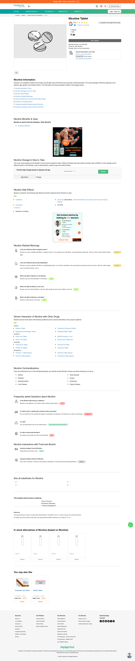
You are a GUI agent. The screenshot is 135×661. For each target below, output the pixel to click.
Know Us (18, 615)
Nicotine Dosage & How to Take (25, 91)
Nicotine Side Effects (22, 94)
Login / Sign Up (114, 11)
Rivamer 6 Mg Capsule (23, 356)
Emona (17, 636)
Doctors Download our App (85, 623)
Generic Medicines (62, 626)
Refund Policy (39, 623)
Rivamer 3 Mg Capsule (64, 353)
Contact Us (18, 623)
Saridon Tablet (20, 328)
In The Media (18, 621)
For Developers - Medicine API (65, 639)
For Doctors (82, 615)
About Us (17, 618)
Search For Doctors (62, 631)
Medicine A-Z (63, 11)
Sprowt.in (17, 629)
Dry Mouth (19, 205)
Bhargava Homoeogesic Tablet (26, 331)
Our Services (61, 615)
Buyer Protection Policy (42, 626)
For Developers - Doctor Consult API (66, 636)
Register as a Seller (62, 634)
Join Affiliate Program (62, 642)
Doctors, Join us (83, 618)
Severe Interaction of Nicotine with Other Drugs (30, 99)
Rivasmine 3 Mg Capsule (65, 356)
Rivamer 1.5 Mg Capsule (24, 353)
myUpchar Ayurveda (20, 631)
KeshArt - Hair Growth (20, 634)
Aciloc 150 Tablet (21, 339)
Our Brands (49, 11)
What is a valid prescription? (84, 54)
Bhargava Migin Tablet (64, 331)
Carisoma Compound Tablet (66, 328)
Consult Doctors (61, 621)
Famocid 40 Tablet (63, 345)
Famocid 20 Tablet (22, 345)
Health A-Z (78, 11)
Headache (19, 200)
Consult (16, 11)
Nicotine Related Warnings (24, 96)
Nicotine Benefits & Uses (23, 88)
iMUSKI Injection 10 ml (64, 336)
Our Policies (40, 615)
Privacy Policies (40, 618)
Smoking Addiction (24, 126)
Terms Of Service (40, 621)
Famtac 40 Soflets (21, 348)
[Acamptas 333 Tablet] (22, 582)
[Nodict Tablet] (40, 582)
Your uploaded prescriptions (84, 58)
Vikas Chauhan (46, 501)
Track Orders (60, 623)
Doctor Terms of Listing (84, 621)
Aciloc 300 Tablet (21, 336)
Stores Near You (61, 629)
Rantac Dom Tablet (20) (65, 339)
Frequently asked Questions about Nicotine (29, 104)
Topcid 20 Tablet (62, 348)
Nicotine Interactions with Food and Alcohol (29, 107)
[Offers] (97, 6)
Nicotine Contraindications (23, 101)
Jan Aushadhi (83, 44)
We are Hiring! (18, 626)
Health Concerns (31, 11)
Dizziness (60, 200)
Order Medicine (61, 618)
